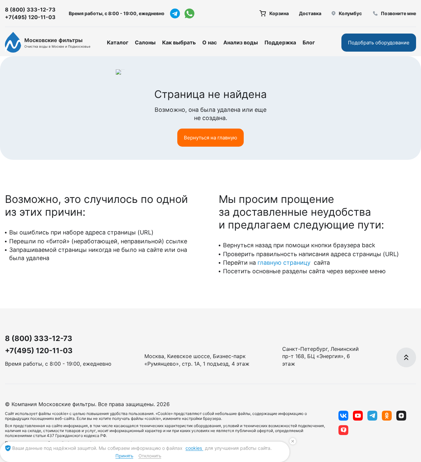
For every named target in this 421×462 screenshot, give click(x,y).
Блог (309, 42)
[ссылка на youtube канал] (357, 415)
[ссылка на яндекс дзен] (401, 415)
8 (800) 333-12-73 (30, 9)
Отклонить (149, 455)
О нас (209, 42)
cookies (194, 448)
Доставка (310, 13)
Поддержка (280, 42)
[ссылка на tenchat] (343, 430)
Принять (124, 455)
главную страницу (285, 262)
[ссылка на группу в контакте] (343, 415)
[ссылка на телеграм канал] (175, 13)
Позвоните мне (398, 13)
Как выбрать (179, 42)
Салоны (145, 42)
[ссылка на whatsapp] (189, 13)
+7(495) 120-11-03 (30, 17)
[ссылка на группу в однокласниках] (386, 415)
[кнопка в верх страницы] (406, 357)
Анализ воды (240, 42)
